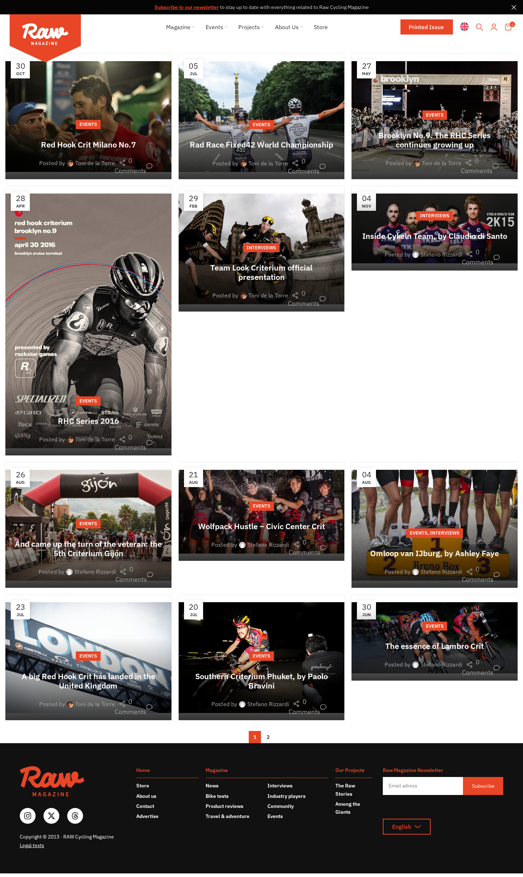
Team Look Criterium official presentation (261, 272)
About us (146, 796)
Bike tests (217, 796)
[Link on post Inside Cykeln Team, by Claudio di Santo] (435, 228)
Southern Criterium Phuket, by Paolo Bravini (261, 681)
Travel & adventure (227, 816)
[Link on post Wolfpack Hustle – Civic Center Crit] (262, 511)
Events (88, 124)
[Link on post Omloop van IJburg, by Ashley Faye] (435, 525)
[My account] (494, 27)
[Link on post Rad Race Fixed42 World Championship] (262, 116)
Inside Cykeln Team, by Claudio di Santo (434, 236)
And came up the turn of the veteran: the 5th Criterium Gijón (88, 548)
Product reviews (224, 806)
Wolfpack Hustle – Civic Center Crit (261, 526)
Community (280, 806)
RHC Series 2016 (88, 420)
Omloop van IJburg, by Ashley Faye (434, 553)
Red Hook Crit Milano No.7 (88, 144)
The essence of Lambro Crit (434, 646)
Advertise (147, 816)
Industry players (286, 796)
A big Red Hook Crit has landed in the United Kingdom (88, 681)
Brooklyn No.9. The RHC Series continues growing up (435, 140)
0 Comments (133, 166)
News (212, 785)
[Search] (479, 27)
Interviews (261, 248)
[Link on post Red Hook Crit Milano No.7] (88, 116)
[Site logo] (45, 39)
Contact (145, 806)
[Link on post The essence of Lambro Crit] (435, 638)
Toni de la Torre (95, 163)
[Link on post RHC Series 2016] (88, 320)
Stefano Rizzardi (441, 254)
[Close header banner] (514, 7)
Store (142, 785)
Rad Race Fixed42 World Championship (261, 144)
